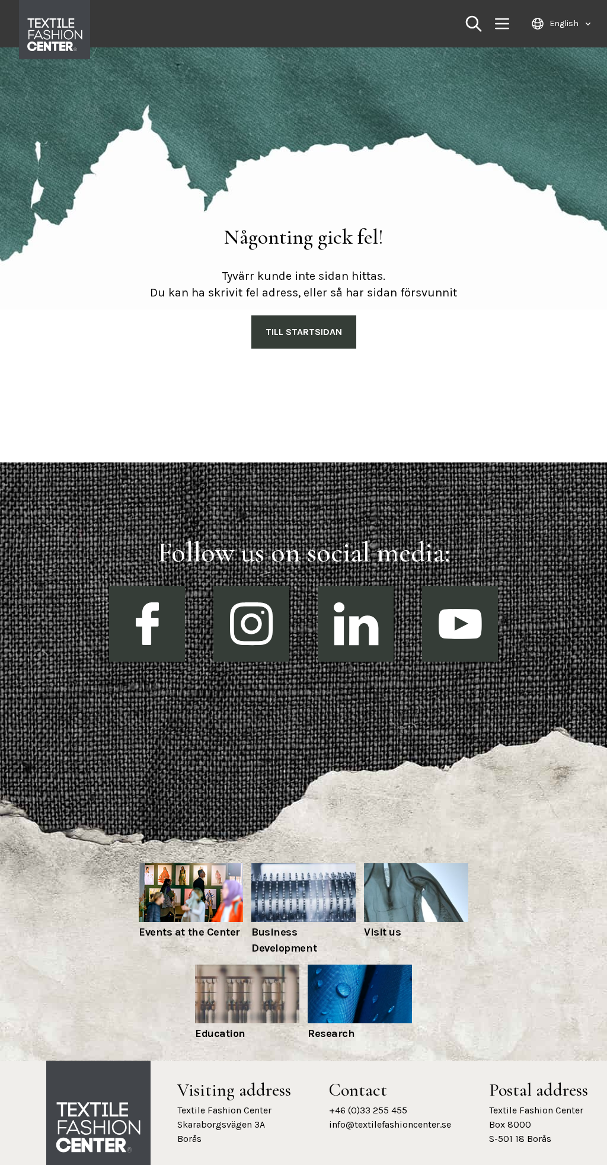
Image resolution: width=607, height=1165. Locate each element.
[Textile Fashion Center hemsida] (98, 1127)
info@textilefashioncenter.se (390, 1124)
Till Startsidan (304, 331)
